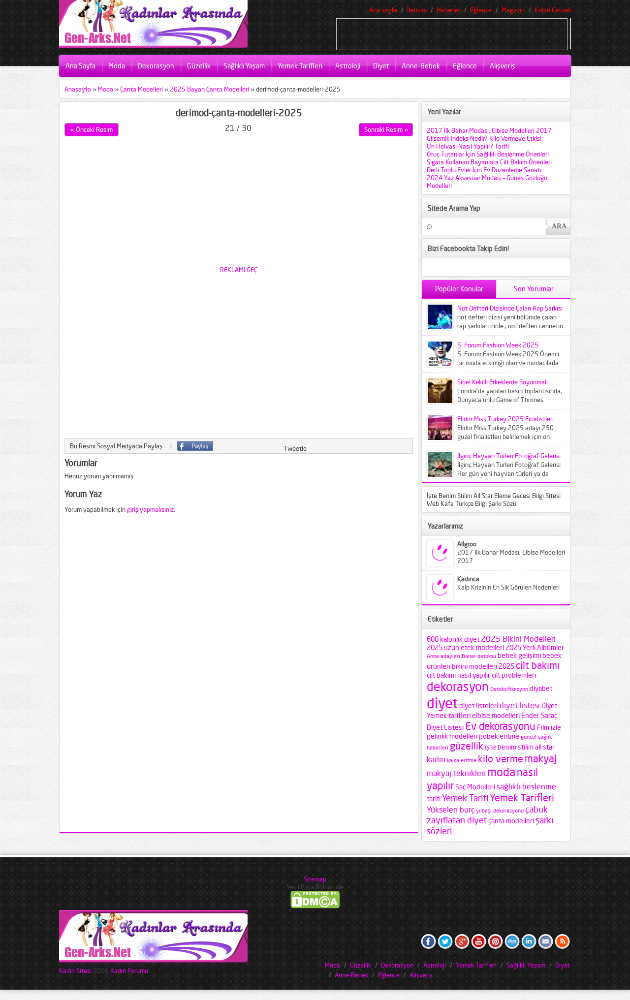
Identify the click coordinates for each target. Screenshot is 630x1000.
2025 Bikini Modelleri (518, 639)
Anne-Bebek (421, 66)
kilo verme (500, 759)
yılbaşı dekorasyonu (500, 811)
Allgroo (466, 544)
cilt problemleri (514, 675)
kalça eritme (461, 760)
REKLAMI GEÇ (238, 270)
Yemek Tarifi (465, 797)
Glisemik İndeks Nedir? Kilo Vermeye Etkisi (484, 138)
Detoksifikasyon (509, 689)
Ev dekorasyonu (500, 725)
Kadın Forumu (129, 970)
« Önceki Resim (91, 129)
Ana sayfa (383, 10)
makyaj (541, 758)
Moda (116, 66)
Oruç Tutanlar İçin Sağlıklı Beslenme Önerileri (488, 154)
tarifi (434, 799)
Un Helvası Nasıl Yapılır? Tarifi (468, 146)
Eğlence (481, 10)
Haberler (448, 10)
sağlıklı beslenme (526, 786)
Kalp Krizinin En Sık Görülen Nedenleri (508, 587)
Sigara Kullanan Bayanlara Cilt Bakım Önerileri (489, 162)
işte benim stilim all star (520, 747)
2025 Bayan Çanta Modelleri (209, 89)
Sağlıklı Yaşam (244, 66)
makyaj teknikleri (456, 773)
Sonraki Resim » (386, 129)
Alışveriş (502, 66)
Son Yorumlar (534, 288)
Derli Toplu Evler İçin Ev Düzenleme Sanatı (484, 170)
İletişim (417, 10)
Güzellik (199, 66)
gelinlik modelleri (452, 736)
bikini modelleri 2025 (483, 666)
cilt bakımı (538, 665)
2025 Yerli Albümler (534, 648)
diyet (442, 703)
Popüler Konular (459, 288)
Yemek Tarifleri (300, 66)
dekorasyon (458, 686)
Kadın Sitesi (75, 970)
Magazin (513, 10)
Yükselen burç (450, 809)
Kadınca (468, 579)
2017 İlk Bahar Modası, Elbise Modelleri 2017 (489, 130)
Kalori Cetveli (553, 10)
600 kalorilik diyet (453, 639)
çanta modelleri (511, 821)
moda (501, 772)
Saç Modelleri (475, 787)
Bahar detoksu (479, 656)
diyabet (541, 688)
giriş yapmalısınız (150, 509)
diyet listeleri (478, 706)
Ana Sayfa (80, 66)
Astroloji (347, 66)
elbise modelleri (496, 715)
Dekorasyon (156, 66)
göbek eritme (499, 736)
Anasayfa (77, 89)
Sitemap (315, 879)
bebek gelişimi (519, 655)
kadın (436, 759)
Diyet (381, 66)
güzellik (466, 746)
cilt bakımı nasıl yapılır (458, 675)
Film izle (549, 727)
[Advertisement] (452, 33)
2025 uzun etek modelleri (465, 648)
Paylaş (195, 446)
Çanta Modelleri (141, 89)
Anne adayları (443, 656)
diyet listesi (520, 705)
